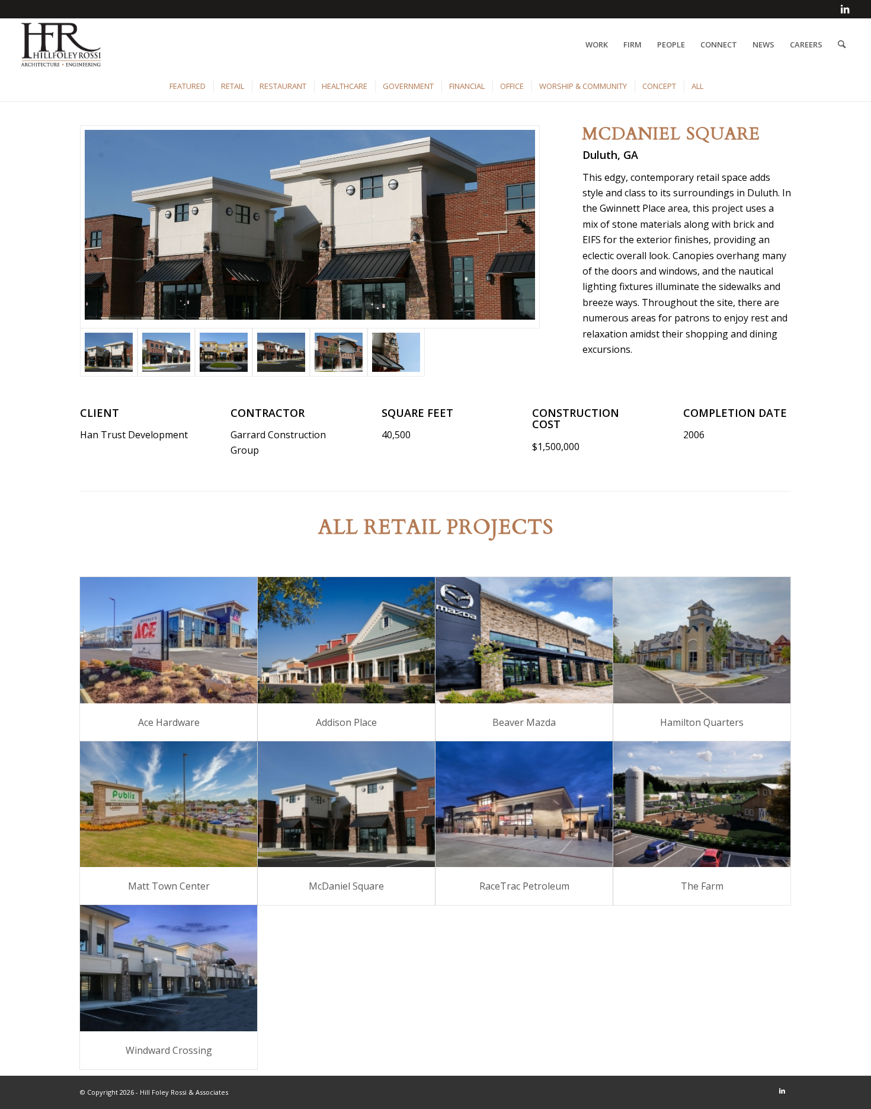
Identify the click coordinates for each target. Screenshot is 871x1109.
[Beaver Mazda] (524, 640)
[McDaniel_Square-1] (310, 227)
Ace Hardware (169, 722)
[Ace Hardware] (168, 640)
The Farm (702, 886)
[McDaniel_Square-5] (338, 352)
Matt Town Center (169, 886)
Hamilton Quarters (702, 722)
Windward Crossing (169, 1050)
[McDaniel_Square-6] (396, 352)
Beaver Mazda (524, 722)
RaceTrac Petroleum (524, 886)
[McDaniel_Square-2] (166, 352)
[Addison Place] (346, 640)
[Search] (841, 44)
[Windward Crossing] (168, 968)
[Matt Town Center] (168, 804)
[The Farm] (701, 804)
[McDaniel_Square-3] (223, 352)
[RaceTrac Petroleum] (524, 804)
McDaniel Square (346, 886)
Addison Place (346, 722)
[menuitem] (597, 44)
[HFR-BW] (61, 44)
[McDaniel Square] (346, 804)
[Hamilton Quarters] (701, 640)
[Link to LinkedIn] (845, 9)
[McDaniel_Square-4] (281, 352)
